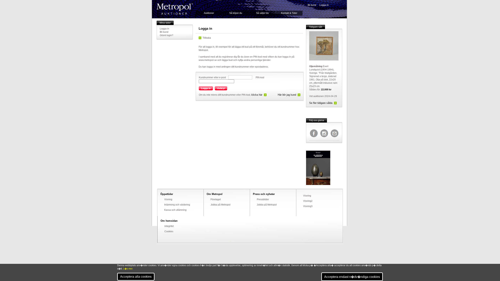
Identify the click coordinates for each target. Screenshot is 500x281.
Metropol (175, 9)
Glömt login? (166, 35)
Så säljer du (262, 13)
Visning (168, 199)
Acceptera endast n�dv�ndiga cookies (352, 276)
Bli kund (312, 5)
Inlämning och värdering (177, 204)
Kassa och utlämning (175, 210)
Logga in (324, 5)
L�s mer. (128, 268)
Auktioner (209, 13)
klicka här (256, 94)
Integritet (169, 226)
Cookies (168, 231)
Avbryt (221, 88)
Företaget (216, 199)
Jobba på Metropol (220, 204)
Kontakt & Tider (289, 13)
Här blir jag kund (287, 94)
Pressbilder (263, 199)
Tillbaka (207, 37)
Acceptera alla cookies (136, 276)
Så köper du (235, 13)
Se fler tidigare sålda (320, 102)
